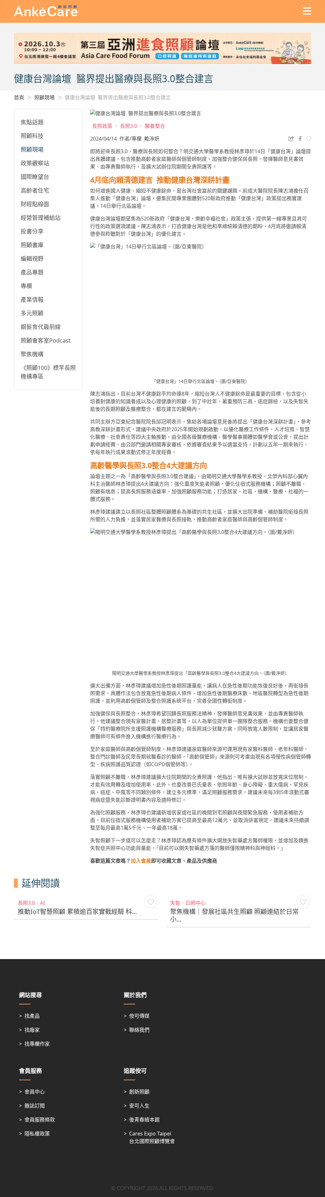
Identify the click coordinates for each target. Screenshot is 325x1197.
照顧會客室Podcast (46, 340)
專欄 (26, 286)
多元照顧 (32, 313)
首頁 (19, 97)
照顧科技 (32, 136)
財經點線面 (35, 204)
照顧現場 (44, 97)
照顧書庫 (32, 245)
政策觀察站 (35, 163)
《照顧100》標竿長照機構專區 (48, 372)
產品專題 (32, 272)
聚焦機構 (32, 354)
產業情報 (32, 299)
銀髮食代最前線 (41, 327)
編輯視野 (32, 258)
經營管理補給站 (41, 217)
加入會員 (141, 860)
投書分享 (32, 231)
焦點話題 (32, 122)
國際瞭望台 (35, 177)
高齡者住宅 (35, 190)
